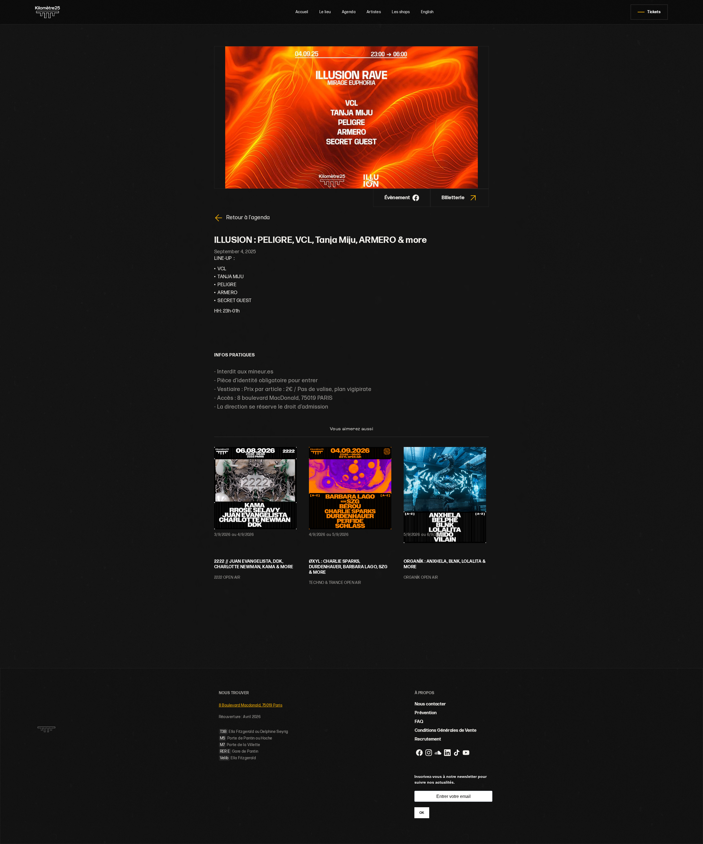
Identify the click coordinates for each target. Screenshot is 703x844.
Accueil (301, 12)
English (427, 12)
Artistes (374, 12)
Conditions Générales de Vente (445, 730)
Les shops (401, 12)
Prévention (426, 713)
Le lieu (325, 12)
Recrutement (428, 739)
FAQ (419, 721)
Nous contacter (430, 704)
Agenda (349, 12)
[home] (66, 12)
